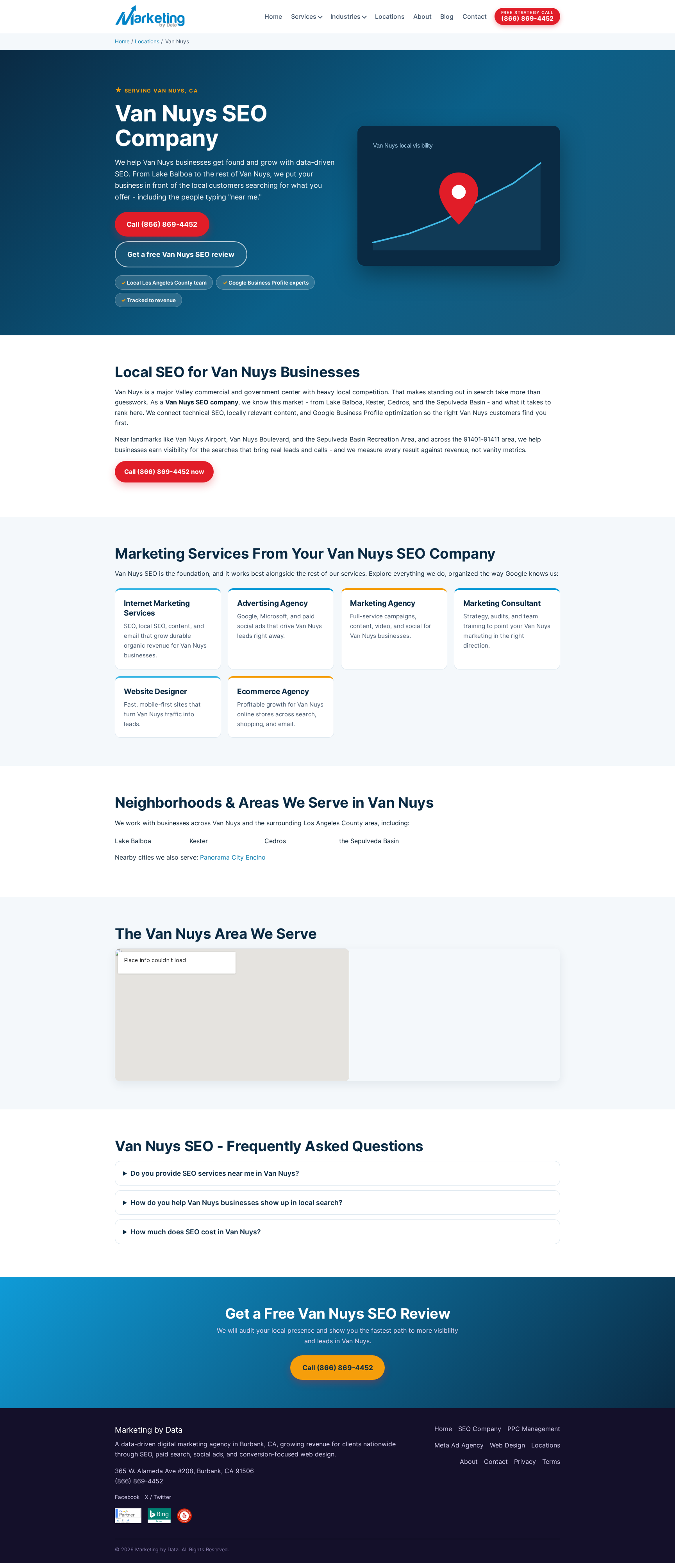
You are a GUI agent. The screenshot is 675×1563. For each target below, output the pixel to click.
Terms (551, 1461)
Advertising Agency (272, 603)
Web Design (507, 1445)
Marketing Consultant (502, 603)
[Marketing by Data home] (150, 16)
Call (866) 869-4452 (162, 224)
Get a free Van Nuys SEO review (180, 254)
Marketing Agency (382, 603)
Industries (345, 16)
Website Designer (155, 691)
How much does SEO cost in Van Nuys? (195, 1232)
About (422, 16)
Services (303, 16)
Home (273, 16)
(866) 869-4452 (139, 1481)
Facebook (127, 1497)
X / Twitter (158, 1497)
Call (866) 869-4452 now (164, 471)
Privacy (525, 1461)
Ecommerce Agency (273, 691)
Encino (256, 857)
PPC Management (533, 1429)
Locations (390, 16)
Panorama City (222, 857)
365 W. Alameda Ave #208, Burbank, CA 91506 (184, 1471)
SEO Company (479, 1429)
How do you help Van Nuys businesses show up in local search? (236, 1202)
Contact (474, 16)
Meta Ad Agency (459, 1445)
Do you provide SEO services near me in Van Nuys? (214, 1173)
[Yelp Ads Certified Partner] (184, 1515)
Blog (447, 16)
